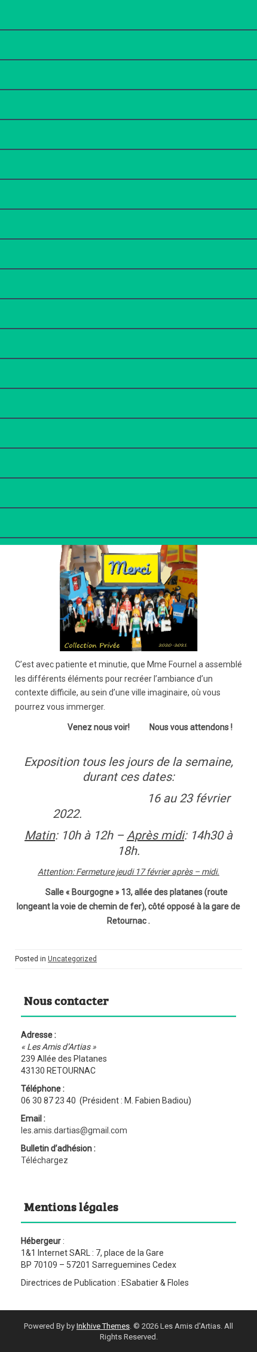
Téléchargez (44, 1160)
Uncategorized (72, 959)
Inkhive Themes (103, 1326)
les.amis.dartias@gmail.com (74, 1130)
